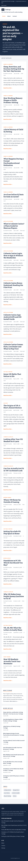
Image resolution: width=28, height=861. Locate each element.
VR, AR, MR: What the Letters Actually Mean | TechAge (12, 762)
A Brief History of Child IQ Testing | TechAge (11, 727)
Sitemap (3, 848)
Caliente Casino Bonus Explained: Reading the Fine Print (13, 285)
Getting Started (7, 790)
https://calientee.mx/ (5, 858)
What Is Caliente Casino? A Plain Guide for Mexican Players (14, 226)
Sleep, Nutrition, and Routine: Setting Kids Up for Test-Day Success (14, 69)
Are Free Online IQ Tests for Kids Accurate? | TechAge (14, 741)
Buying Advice (16, 790)
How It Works (7, 793)
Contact (15, 16)
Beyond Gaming (7, 796)
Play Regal (11, 856)
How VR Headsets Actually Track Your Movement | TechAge (12, 748)
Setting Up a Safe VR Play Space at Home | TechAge (13, 776)
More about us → (14, 701)
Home (3, 16)
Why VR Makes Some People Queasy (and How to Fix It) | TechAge (13, 755)
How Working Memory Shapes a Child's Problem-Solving (13, 100)
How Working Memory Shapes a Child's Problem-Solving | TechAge (13, 720)
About (9, 16)
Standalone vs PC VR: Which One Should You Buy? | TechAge (13, 769)
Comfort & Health (15, 793)
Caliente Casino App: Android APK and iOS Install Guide (12, 317)
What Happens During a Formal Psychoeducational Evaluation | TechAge (13, 734)
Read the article (7, 88)
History (14, 796)
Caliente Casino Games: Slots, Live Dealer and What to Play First (13, 347)
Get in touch (3, 5)
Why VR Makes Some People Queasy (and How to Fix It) (14, 596)
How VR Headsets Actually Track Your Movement (12, 661)
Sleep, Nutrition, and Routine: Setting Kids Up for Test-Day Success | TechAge (13, 713)
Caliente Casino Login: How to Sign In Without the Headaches (13, 255)
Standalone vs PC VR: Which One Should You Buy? (13, 563)
